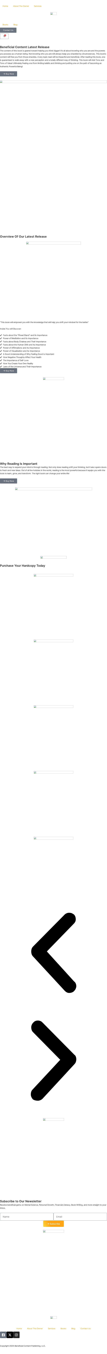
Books (5, 24)
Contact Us (86, 1328)
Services (37, 6)
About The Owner (21, 6)
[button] (53, 953)
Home (5, 6)
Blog (15, 24)
